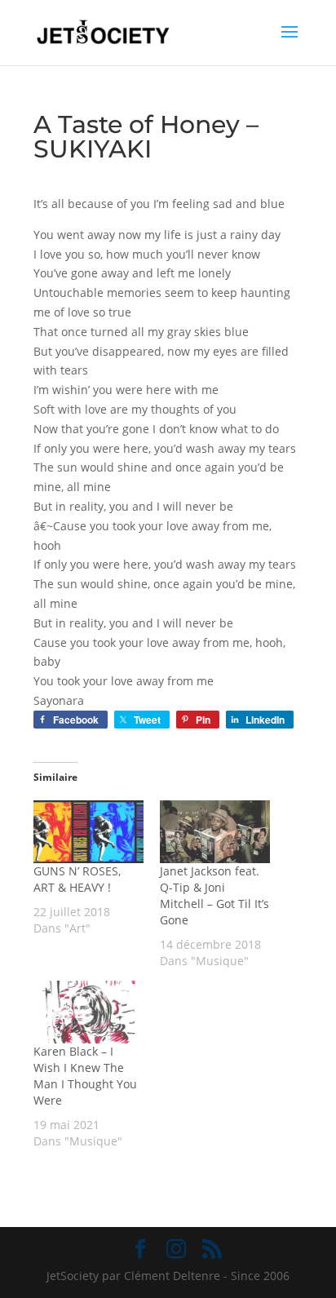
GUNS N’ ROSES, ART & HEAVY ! (77, 879)
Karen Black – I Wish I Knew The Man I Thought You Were (85, 1075)
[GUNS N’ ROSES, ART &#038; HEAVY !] (88, 831)
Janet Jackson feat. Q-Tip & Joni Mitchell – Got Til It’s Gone (214, 895)
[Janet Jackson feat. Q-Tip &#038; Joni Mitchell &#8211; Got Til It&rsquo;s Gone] (215, 831)
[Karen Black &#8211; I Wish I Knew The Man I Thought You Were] (88, 1012)
